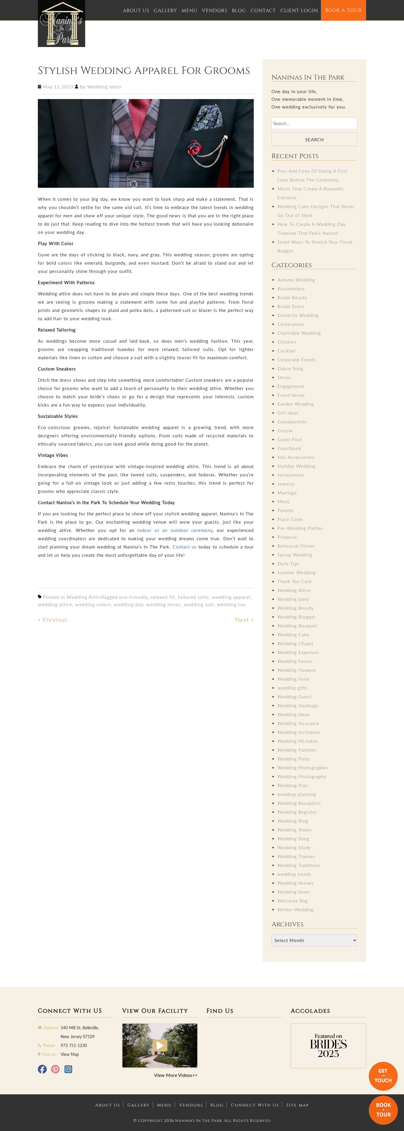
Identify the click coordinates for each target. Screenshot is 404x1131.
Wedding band (293, 599)
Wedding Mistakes (298, 741)
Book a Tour (343, 10)
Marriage (287, 492)
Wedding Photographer (302, 767)
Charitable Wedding (299, 333)
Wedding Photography (302, 776)
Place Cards (290, 519)
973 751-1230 (74, 1045)
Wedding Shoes (294, 829)
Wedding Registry (297, 812)
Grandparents (292, 421)
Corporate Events (296, 359)
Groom (285, 430)
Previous (52, 619)
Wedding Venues (295, 883)
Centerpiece (290, 324)
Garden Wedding (295, 404)
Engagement (290, 386)
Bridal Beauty (292, 297)
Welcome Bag (292, 900)
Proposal (287, 537)
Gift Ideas (288, 412)
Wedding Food (293, 679)
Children (286, 341)
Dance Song (290, 368)
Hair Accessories (295, 457)
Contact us (185, 546)
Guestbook (289, 448)
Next (244, 619)
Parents (285, 510)
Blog (239, 10)
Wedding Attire (84, 597)
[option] (328, 1046)
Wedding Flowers (296, 670)
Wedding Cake (293, 634)
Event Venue (291, 395)
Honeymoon (290, 475)
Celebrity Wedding (298, 315)
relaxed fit (163, 597)
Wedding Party (293, 758)
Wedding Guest (294, 696)
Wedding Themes (296, 856)
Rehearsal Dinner (296, 545)
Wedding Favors (295, 661)
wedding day (128, 604)
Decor (284, 377)
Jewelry (286, 483)
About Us (136, 10)
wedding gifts (292, 687)
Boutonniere (291, 288)
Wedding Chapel (295, 643)
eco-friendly (133, 597)
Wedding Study (294, 847)
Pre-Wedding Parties (300, 528)
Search (314, 139)
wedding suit (199, 604)
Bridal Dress (291, 306)
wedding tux (231, 604)
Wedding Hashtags (298, 705)
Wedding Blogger (296, 616)
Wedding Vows (293, 891)
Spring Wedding (294, 554)
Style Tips (288, 563)
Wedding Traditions (298, 865)
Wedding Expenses (298, 652)
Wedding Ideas (104, 86)
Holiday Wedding (296, 466)
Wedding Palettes (296, 750)
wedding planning (296, 794)
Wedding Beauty (295, 608)
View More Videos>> (176, 1075)
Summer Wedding (296, 572)
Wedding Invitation (298, 732)
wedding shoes (163, 604)
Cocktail (286, 350)
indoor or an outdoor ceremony (175, 530)
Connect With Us (255, 1105)
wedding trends (294, 874)
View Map (70, 1054)
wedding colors (93, 604)
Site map (297, 1105)
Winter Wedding (295, 909)
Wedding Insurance (298, 723)
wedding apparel (231, 597)
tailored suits (193, 597)
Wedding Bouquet (297, 625)
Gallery (165, 10)
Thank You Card (294, 581)
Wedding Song (293, 838)
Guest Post (289, 439)
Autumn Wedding (296, 279)
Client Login (299, 10)
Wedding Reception (299, 803)
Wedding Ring (292, 820)
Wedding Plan (292, 785)
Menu (190, 10)
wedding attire (55, 604)
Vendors (214, 10)
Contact (263, 10)
